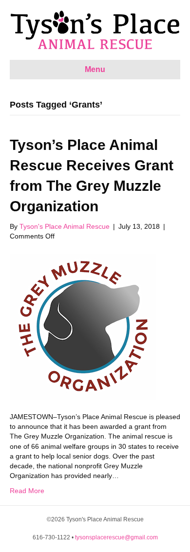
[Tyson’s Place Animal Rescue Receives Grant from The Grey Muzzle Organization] (83, 326)
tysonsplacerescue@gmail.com (116, 537)
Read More (27, 491)
